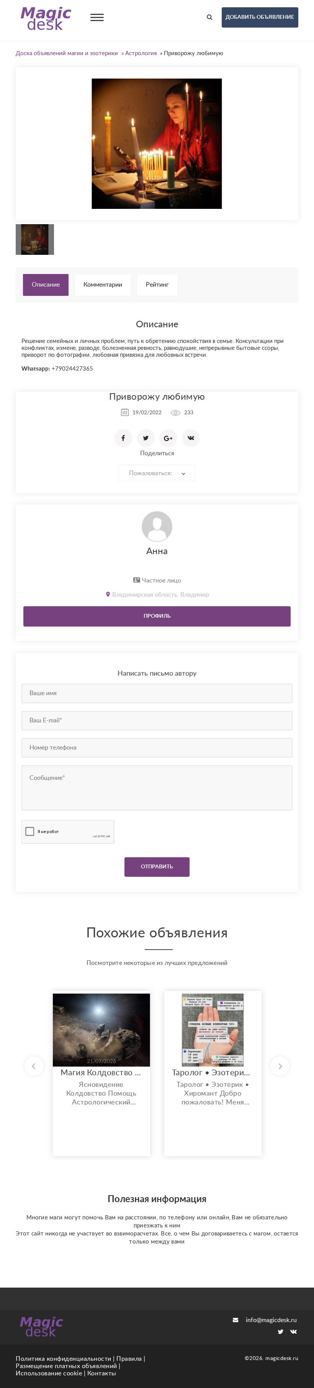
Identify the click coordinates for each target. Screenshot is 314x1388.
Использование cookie (49, 1373)
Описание (46, 285)
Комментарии (102, 285)
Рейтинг (157, 285)
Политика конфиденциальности (63, 1359)
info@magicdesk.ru (271, 1320)
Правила (129, 1359)
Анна (157, 551)
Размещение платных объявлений (66, 1366)
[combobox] (157, 473)
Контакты (101, 1373)
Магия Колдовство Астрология (101, 1073)
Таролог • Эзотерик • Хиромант (213, 1073)
